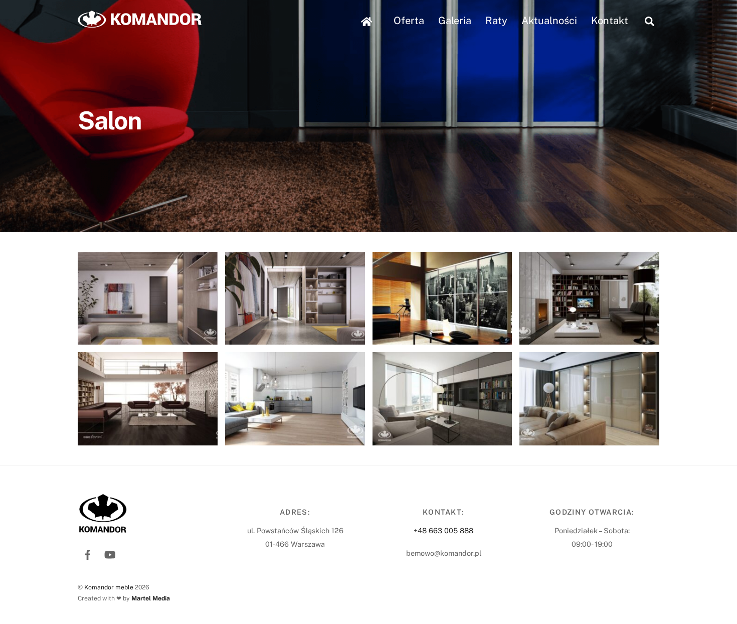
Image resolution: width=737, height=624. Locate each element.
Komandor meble (108, 587)
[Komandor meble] (140, 23)
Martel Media (150, 598)
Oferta (409, 21)
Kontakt (609, 21)
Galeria (454, 21)
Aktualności (549, 21)
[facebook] (88, 553)
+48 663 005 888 (443, 530)
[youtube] (110, 553)
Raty (496, 21)
